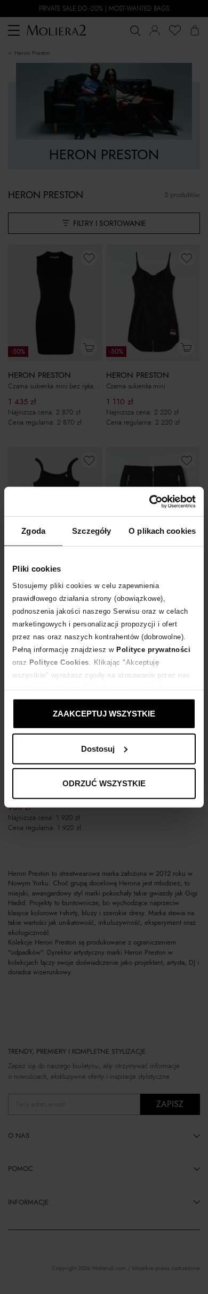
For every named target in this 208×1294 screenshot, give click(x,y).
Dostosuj (98, 748)
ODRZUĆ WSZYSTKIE (104, 783)
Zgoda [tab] (33, 530)
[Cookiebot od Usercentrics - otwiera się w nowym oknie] (149, 501)
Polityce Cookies (59, 662)
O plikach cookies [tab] (162, 530)
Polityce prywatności (153, 649)
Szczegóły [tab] (91, 530)
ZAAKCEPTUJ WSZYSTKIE (104, 713)
